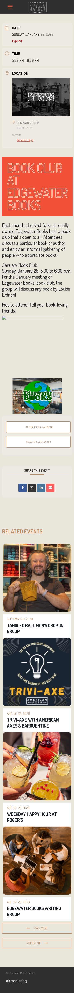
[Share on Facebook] (22, 488)
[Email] (50, 488)
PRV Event (41, 928)
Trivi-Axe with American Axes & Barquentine (33, 723)
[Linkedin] (41, 488)
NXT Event (33, 943)
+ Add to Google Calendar (38, 427)
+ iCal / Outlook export (38, 441)
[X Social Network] (32, 488)
